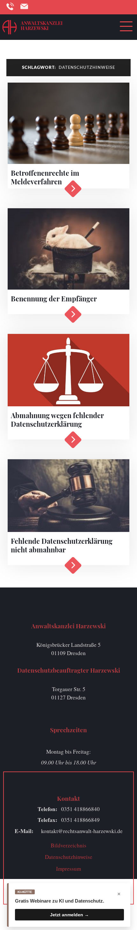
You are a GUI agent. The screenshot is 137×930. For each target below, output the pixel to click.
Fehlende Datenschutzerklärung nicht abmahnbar (61, 545)
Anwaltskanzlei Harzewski (41, 25)
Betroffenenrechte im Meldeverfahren (45, 177)
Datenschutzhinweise (68, 856)
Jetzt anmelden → (69, 914)
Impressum (68, 868)
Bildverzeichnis (68, 845)
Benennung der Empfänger (54, 298)
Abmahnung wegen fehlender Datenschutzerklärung (57, 419)
